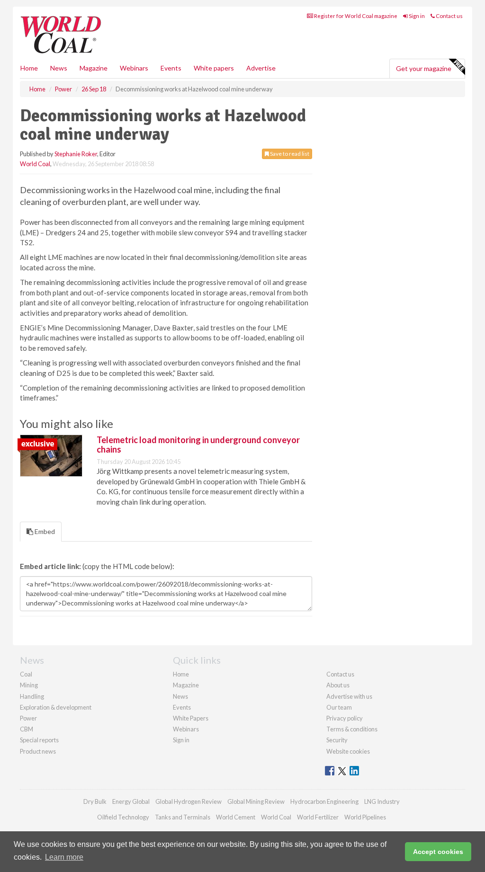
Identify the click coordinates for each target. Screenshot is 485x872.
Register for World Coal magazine (355, 16)
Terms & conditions (351, 729)
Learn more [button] (64, 857)
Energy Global (131, 801)
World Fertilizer (318, 817)
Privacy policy (344, 718)
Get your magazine (423, 68)
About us (338, 685)
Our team (339, 707)
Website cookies (348, 751)
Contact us (449, 16)
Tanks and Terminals (182, 817)
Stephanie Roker (75, 154)
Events (171, 68)
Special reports (39, 740)
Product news (38, 751)
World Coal (35, 164)
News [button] (58, 68)
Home (29, 68)
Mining (29, 685)
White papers (214, 68)
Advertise (261, 68)
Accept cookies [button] (438, 851)
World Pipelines (365, 817)
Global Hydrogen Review (188, 801)
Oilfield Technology (123, 817)
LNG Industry (382, 801)
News (180, 696)
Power (28, 718)
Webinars (134, 68)
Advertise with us (349, 696)
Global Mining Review (256, 801)
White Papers (190, 718)
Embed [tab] (44, 531)
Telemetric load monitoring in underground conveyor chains (198, 444)
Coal (26, 674)
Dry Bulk (95, 801)
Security (337, 740)
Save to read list (289, 153)
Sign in (416, 16)
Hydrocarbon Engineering (324, 801)
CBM (26, 729)
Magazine (94, 68)
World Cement (235, 817)
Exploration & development (55, 707)
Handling (32, 696)
